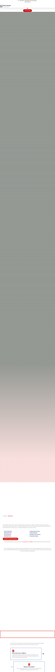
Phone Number (7, 5)
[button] (27, 8)
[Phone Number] (1, 6)
